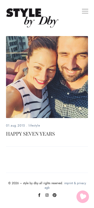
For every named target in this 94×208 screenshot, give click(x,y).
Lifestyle (34, 126)
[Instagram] (47, 197)
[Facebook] (39, 197)
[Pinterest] (54, 197)
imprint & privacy (75, 183)
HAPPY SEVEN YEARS (30, 133)
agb (47, 188)
